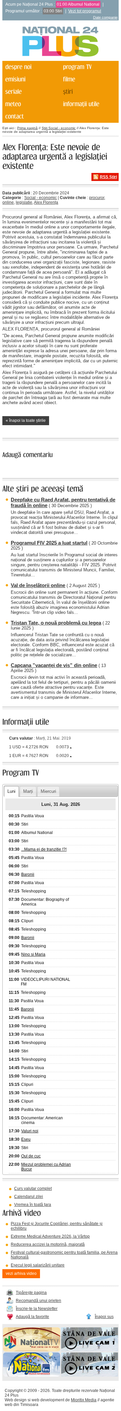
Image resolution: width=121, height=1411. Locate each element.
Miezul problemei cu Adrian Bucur (46, 1166)
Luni (11, 791)
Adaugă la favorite (32, 1316)
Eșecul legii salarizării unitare (38, 1265)
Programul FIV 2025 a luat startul (49, 543)
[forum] (30, 104)
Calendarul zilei (28, 1196)
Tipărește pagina (31, 1292)
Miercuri (48, 791)
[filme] (89, 79)
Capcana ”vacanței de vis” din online (54, 665)
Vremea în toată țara (32, 1204)
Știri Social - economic (59, 128)
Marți (28, 791)
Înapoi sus (104, 1316)
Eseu (26, 1139)
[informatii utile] (89, 104)
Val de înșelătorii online (38, 585)
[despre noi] (30, 67)
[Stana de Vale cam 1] (89, 1350)
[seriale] (30, 92)
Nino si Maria (33, 954)
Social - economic (40, 197)
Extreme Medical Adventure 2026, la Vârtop (50, 1236)
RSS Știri (108, 177)
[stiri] (89, 92)
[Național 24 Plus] (60, 42)
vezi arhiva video (21, 1273)
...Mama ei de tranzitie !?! (44, 849)
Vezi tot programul (84, 11)
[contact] (30, 116)
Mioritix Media (83, 1400)
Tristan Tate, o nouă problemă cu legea (56, 623)
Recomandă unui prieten (38, 1300)
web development (48, 1400)
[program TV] (89, 67)
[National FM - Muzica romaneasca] (31, 1375)
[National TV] (31, 1350)
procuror (96, 197)
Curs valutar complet (33, 1188)
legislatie (24, 202)
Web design (16, 1400)
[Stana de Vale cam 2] (89, 1375)
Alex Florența (46, 202)
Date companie (105, 17)
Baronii (27, 874)
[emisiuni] (30, 79)
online (8, 202)
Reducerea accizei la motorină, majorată (48, 1244)
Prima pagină (27, 128)
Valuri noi (29, 1131)
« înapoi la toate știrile (26, 420)
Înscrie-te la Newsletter (36, 1308)
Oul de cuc (31, 1156)
